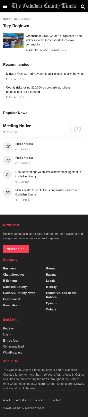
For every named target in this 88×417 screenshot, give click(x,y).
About (6, 400)
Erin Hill (33, 49)
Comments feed (13, 346)
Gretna (50, 268)
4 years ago (16, 97)
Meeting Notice (17, 125)
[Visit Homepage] (44, 6)
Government (11, 299)
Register (8, 328)
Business (9, 268)
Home (6, 18)
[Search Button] (83, 6)
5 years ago (16, 79)
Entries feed (11, 340)
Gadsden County (15, 287)
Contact (56, 400)
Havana (51, 274)
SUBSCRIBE (16, 249)
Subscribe (39, 400)
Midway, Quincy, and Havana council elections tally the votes (45, 74)
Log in (7, 334)
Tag (15, 18)
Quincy (51, 309)
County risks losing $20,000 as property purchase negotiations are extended (38, 89)
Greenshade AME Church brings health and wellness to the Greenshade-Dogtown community (53, 39)
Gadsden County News (19, 293)
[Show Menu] (5, 6)
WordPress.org (13, 352)
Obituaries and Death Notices (61, 295)
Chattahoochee (14, 274)
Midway (51, 287)
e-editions (10, 280)
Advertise (21, 400)
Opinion (51, 303)
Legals (50, 280)
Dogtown (25, 18)
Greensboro (11, 305)
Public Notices (24, 144)
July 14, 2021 (50, 49)
